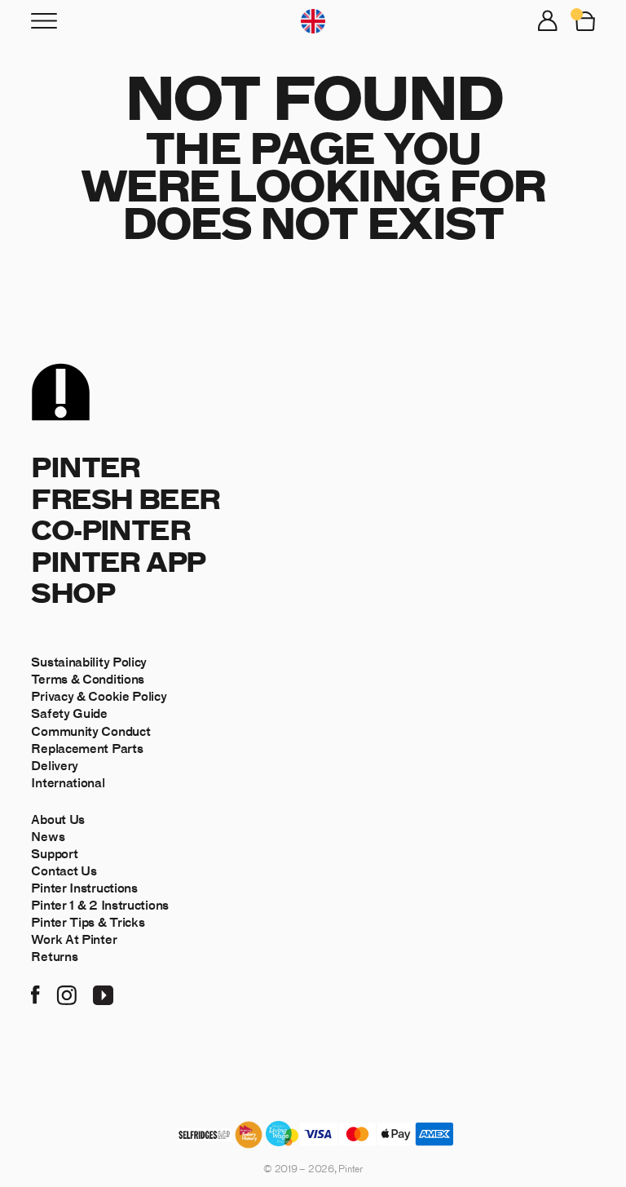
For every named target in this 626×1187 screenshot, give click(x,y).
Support (54, 853)
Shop (72, 592)
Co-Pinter (110, 529)
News (47, 836)
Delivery (54, 765)
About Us (58, 818)
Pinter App (118, 561)
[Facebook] (35, 993)
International (67, 782)
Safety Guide (69, 712)
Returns (54, 955)
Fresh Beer (125, 498)
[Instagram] (66, 993)
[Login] (548, 21)
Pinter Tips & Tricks (87, 921)
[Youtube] (103, 993)
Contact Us (63, 870)
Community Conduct (90, 730)
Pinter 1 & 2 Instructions (100, 904)
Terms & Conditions (87, 678)
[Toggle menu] (44, 21)
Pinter (85, 466)
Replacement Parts (87, 747)
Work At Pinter (74, 938)
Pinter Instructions (84, 887)
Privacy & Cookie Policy (98, 695)
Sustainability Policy (89, 661)
